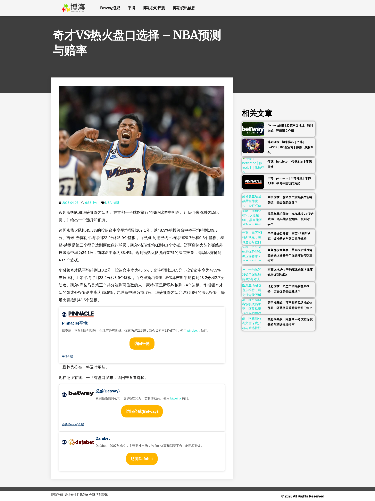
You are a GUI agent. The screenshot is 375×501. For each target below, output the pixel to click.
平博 (131, 8)
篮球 (116, 202)
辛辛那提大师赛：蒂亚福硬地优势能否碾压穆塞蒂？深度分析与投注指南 (290, 255)
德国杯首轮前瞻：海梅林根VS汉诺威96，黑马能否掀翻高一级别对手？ (290, 219)
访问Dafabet (142, 459)
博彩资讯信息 (184, 8)
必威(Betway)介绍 (73, 424)
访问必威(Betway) (142, 411)
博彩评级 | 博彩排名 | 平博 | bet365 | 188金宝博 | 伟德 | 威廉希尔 (290, 147)
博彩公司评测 (154, 8)
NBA (108, 202)
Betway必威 (110, 8)
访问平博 (142, 343)
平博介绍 (67, 356)
